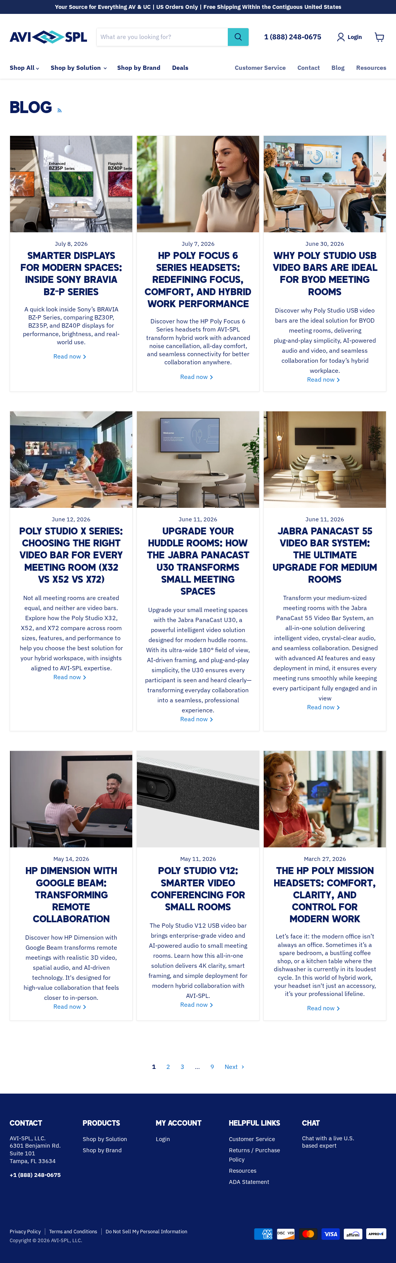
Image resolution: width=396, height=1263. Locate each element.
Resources (371, 67)
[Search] (238, 37)
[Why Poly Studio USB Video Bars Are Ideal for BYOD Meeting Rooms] (325, 184)
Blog (338, 67)
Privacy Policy (25, 1231)
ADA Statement (249, 1181)
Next (232, 1066)
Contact (308, 67)
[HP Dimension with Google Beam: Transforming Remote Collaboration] (71, 799)
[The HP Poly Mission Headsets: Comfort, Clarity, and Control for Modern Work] (325, 799)
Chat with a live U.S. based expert (328, 1142)
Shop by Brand (138, 67)
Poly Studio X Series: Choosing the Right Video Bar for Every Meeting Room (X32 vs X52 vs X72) (71, 556)
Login (163, 1139)
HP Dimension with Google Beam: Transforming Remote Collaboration (71, 896)
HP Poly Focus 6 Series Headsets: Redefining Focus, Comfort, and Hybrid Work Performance (198, 280)
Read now (67, 356)
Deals (180, 67)
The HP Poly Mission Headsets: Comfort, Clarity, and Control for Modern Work (325, 896)
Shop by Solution (76, 67)
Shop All (23, 67)
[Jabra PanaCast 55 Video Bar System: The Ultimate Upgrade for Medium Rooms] (325, 459)
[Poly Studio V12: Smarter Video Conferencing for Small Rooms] (198, 799)
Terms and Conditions (73, 1231)
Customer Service (260, 67)
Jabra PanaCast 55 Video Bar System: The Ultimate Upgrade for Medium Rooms (325, 556)
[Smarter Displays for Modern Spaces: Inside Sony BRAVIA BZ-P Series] (71, 184)
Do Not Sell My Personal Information (146, 1231)
